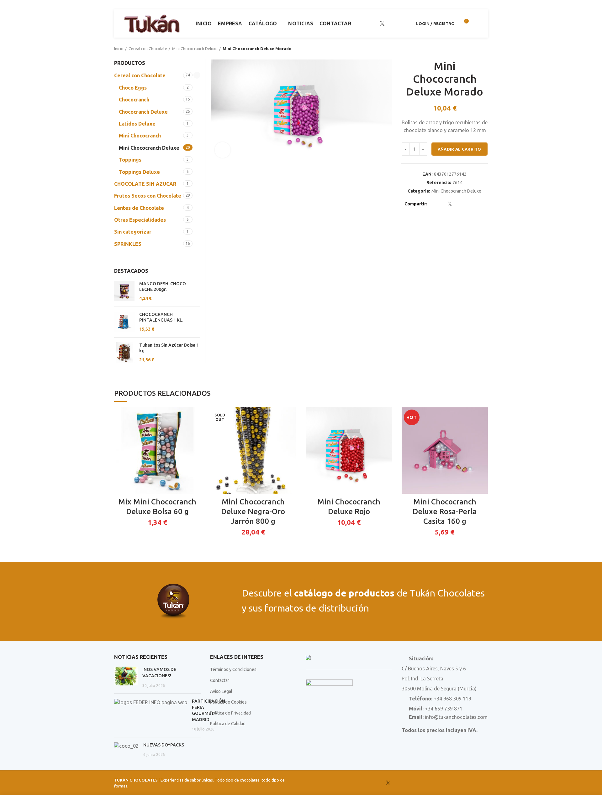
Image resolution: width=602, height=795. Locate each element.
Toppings (130, 160)
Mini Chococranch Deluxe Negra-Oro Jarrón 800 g (253, 511)
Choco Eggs (133, 87)
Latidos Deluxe (137, 123)
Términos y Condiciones (233, 669)
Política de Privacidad (230, 712)
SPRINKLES (127, 244)
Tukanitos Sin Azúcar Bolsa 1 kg (169, 348)
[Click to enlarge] (222, 150)
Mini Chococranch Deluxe (195, 48)
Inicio (119, 48)
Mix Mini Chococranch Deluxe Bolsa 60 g (157, 507)
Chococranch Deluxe (143, 112)
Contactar (219, 680)
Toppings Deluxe (139, 172)
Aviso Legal (221, 691)
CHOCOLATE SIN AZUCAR (145, 184)
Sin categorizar (132, 232)
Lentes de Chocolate (139, 208)
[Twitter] (442, 204)
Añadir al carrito (459, 149)
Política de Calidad (228, 723)
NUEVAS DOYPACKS (163, 744)
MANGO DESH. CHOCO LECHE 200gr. (162, 286)
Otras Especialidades (140, 220)
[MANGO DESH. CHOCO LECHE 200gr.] (124, 291)
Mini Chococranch (140, 135)
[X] (382, 23)
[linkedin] (398, 23)
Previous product (472, 48)
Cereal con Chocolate (148, 48)
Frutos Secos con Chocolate (147, 196)
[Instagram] (390, 23)
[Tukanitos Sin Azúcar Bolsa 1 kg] (124, 352)
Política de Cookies (228, 702)
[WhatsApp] (406, 23)
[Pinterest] (465, 204)
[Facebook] (374, 23)
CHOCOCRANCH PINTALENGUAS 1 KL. (161, 317)
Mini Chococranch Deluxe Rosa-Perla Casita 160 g (445, 511)
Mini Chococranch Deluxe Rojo (348, 507)
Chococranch (134, 99)
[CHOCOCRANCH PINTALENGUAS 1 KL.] (124, 322)
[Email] (458, 204)
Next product (485, 48)
